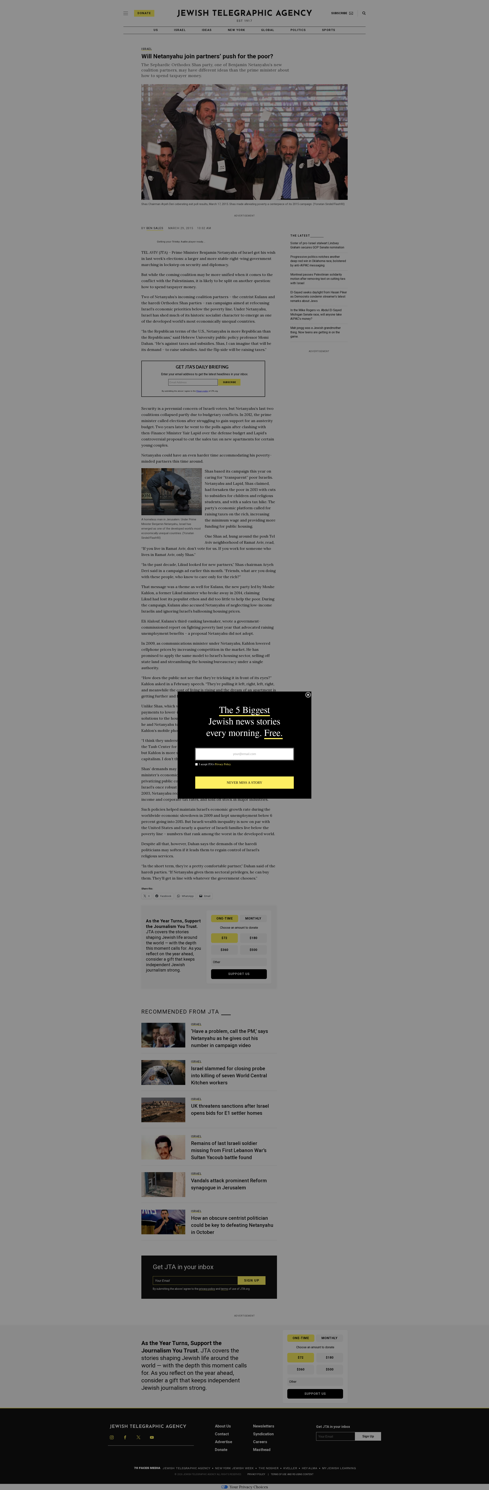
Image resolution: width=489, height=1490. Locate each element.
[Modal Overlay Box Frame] (244, 745)
